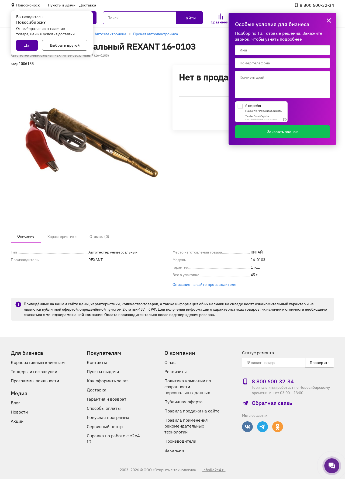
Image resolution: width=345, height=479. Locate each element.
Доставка (87, 5)
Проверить (320, 362)
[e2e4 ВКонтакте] (247, 426)
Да (26, 45)
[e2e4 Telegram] (262, 426)
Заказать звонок (282, 131)
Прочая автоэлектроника (155, 34)
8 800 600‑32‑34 (317, 5)
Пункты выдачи (61, 5)
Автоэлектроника (110, 34)
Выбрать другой (65, 45)
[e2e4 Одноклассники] (277, 426)
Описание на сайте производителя (204, 284)
